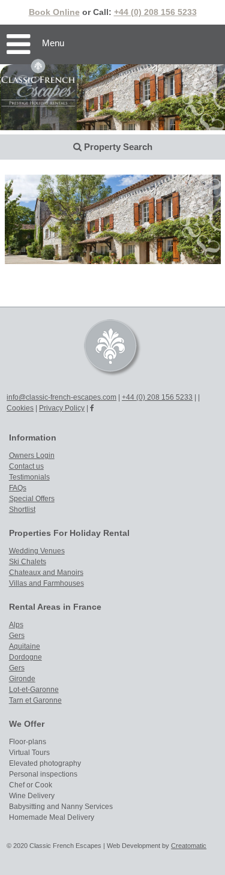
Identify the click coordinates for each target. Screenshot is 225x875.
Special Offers (32, 499)
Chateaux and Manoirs (46, 572)
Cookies (20, 408)
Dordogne (25, 657)
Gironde (22, 679)
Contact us (26, 466)
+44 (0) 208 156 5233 (155, 12)
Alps (16, 625)
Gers (17, 635)
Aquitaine (24, 646)
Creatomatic (188, 845)
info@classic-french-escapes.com (61, 397)
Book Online (54, 12)
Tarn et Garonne (35, 700)
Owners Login (32, 455)
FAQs (17, 488)
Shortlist (22, 509)
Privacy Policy (62, 408)
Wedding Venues (37, 551)
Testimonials (29, 477)
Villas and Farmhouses (46, 583)
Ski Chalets (27, 562)
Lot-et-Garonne (34, 689)
